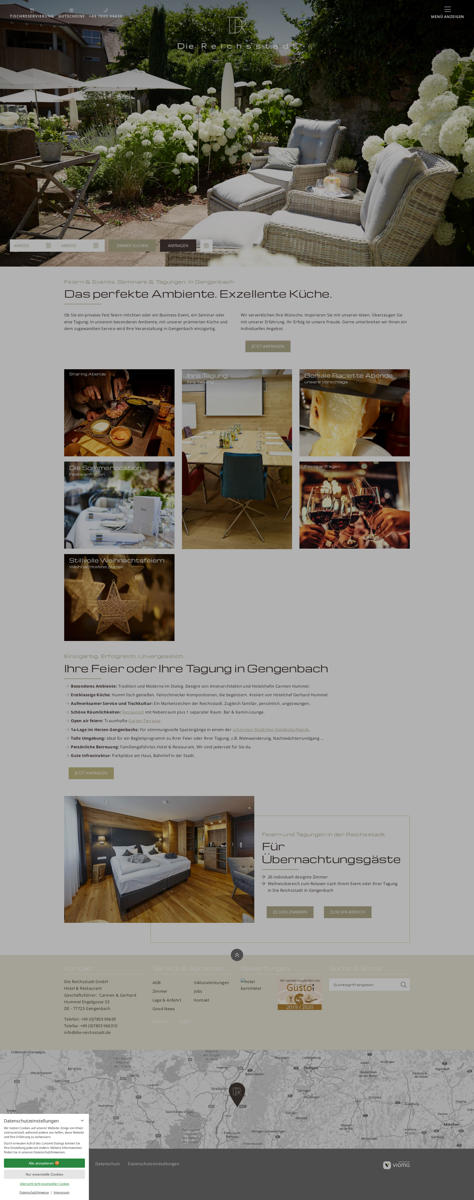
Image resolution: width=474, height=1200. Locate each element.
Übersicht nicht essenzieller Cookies (44, 1184)
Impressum (61, 1192)
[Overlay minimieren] (82, 1120)
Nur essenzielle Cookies (44, 1174)
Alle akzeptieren (41, 1163)
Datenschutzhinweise (34, 1192)
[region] (44, 1140)
